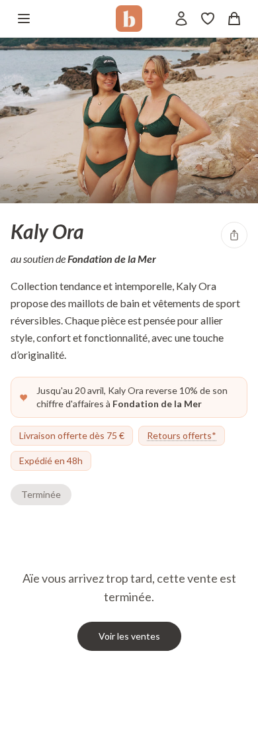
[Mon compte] (181, 18)
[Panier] (234, 18)
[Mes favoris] (207, 18)
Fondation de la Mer (111, 258)
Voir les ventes (129, 636)
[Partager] (234, 235)
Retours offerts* (181, 435)
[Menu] (24, 18)
